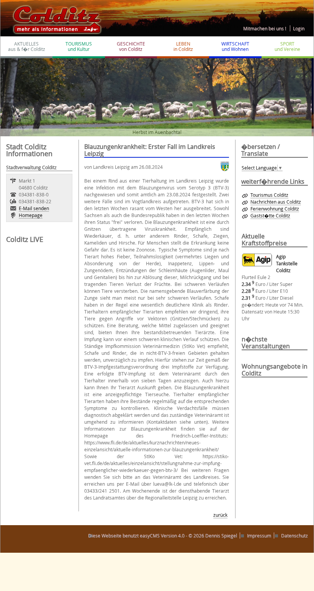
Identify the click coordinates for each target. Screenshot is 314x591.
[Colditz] (53, 17)
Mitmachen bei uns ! (264, 28)
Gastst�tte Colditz (270, 215)
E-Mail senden (34, 208)
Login (298, 28)
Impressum (259, 535)
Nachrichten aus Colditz (275, 202)
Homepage (31, 215)
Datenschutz (294, 535)
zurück (220, 515)
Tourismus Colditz (269, 195)
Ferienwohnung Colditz (274, 209)
